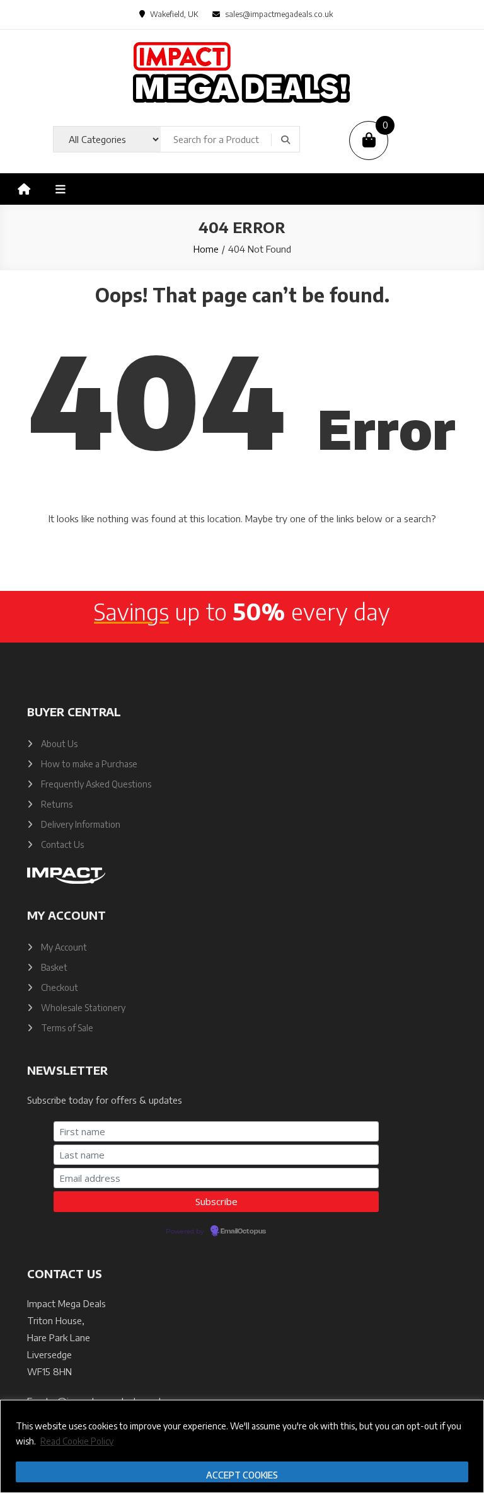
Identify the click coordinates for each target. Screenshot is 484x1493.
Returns (56, 804)
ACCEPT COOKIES (242, 1475)
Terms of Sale (67, 1027)
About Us (59, 743)
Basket (54, 967)
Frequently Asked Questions (96, 784)
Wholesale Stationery (83, 1007)
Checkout (59, 987)
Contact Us (62, 844)
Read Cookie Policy (76, 1441)
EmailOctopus (243, 1231)
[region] (242, 1446)
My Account (64, 947)
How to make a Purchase (89, 763)
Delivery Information (80, 824)
